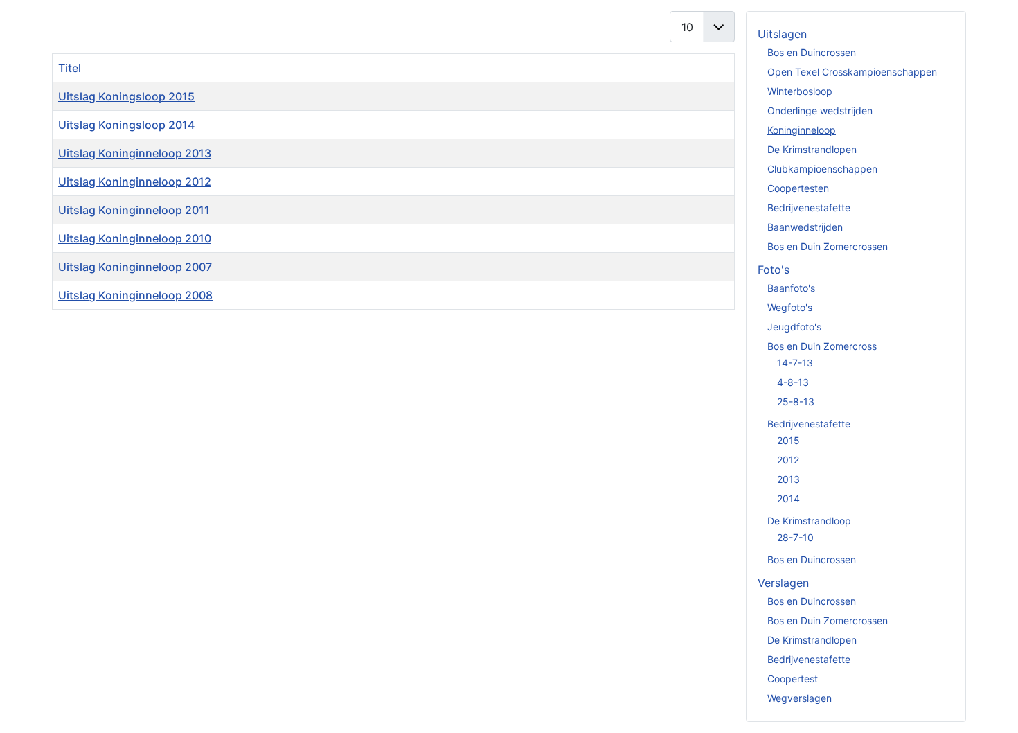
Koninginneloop (801, 130)
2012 (788, 460)
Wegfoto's (789, 307)
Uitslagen (782, 34)
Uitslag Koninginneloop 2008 (135, 295)
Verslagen (783, 583)
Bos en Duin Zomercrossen (827, 246)
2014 (788, 498)
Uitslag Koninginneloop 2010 (134, 238)
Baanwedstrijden (805, 227)
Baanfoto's (791, 288)
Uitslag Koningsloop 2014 (126, 125)
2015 (788, 440)
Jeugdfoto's (794, 327)
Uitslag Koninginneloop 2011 (134, 210)
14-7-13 (795, 363)
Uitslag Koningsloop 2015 (126, 96)
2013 (788, 479)
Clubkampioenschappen (822, 169)
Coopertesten (798, 188)
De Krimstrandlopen (812, 149)
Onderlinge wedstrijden (820, 110)
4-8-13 (793, 382)
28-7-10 (795, 537)
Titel (69, 68)
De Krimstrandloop (809, 521)
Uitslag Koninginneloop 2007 (135, 267)
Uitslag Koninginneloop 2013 (134, 153)
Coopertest (792, 679)
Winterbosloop (799, 91)
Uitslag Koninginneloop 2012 (134, 181)
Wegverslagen (799, 698)
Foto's (773, 269)
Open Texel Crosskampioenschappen (852, 72)
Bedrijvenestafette (808, 207)
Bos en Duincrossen (811, 52)
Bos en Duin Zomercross (822, 346)
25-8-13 (795, 401)
